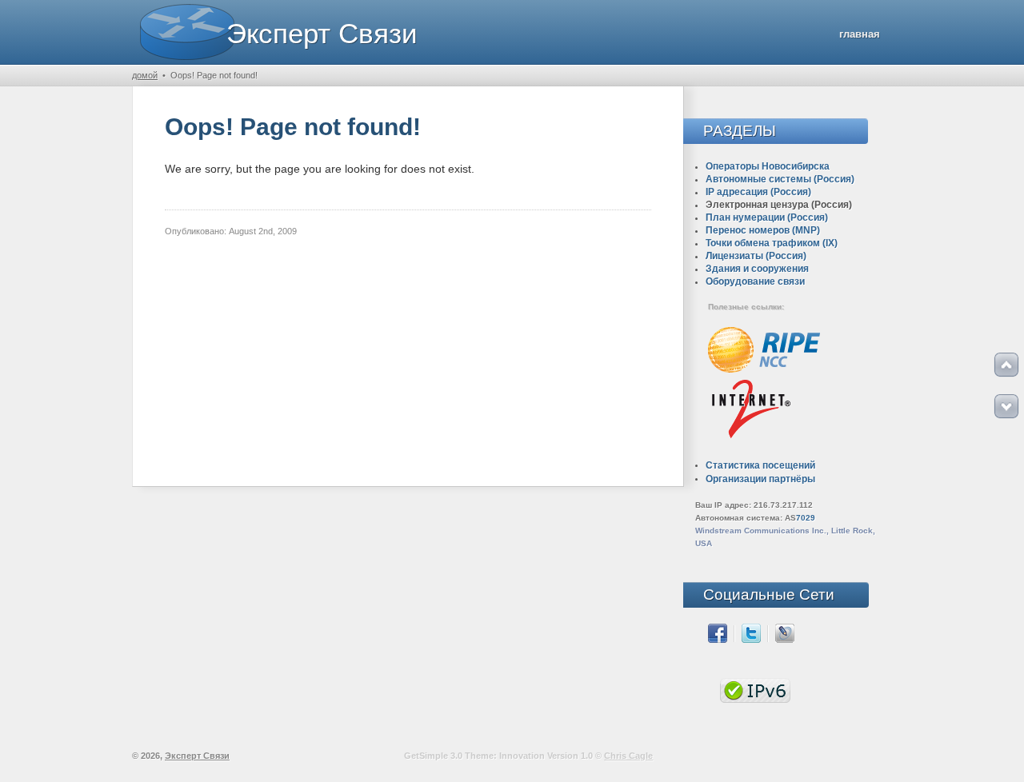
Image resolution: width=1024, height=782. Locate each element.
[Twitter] (751, 639)
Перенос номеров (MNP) (763, 230)
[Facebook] (717, 639)
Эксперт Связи (322, 33)
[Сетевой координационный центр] (764, 369)
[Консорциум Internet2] (751, 438)
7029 (805, 517)
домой (145, 75)
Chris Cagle (628, 755)
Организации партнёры (760, 479)
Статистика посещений (760, 465)
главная (859, 34)
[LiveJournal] (784, 639)
